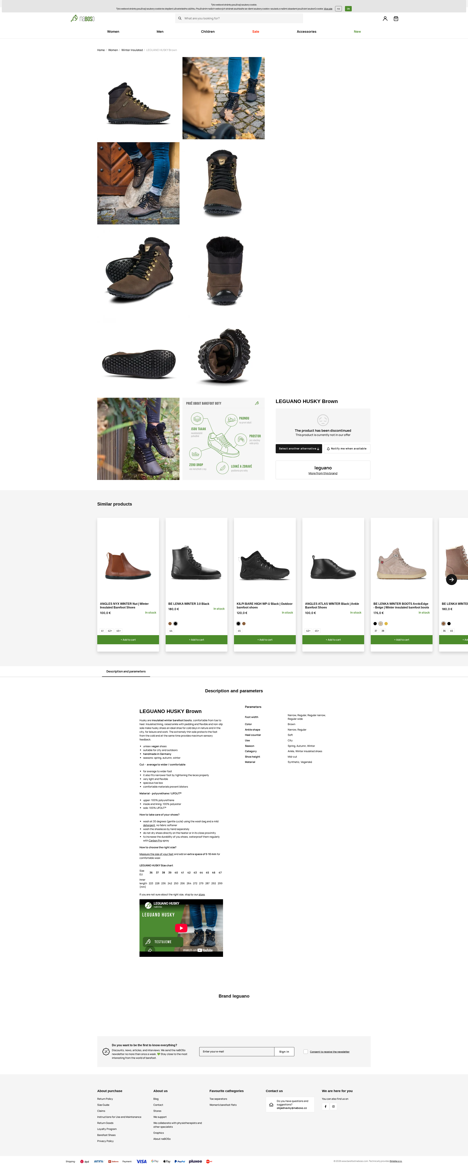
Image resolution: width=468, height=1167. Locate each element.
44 (170, 630)
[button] (451, 579)
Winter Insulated (132, 50)
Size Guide (103, 1105)
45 (239, 630)
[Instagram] (333, 1106)
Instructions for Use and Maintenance (119, 1117)
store (202, 894)
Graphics (158, 1132)
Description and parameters (126, 671)
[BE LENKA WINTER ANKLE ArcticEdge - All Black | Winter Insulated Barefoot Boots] (375, 623)
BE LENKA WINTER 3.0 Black (188, 603)
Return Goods (105, 1123)
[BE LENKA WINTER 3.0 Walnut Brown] (170, 623)
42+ (110, 630)
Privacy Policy (105, 1141)
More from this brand (323, 473)
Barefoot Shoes (106, 1135)
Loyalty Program (107, 1129)
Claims (101, 1111)
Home (101, 50)
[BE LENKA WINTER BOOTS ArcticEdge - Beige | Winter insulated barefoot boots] (381, 623)
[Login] (385, 18)
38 (383, 630)
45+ (118, 630)
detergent (149, 825)
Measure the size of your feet (156, 854)
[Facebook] (325, 1106)
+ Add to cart (128, 639)
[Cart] (396, 18)
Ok (348, 8)
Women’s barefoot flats (223, 1105)
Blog (155, 1098)
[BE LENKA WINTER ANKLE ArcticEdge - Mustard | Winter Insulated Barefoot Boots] (386, 623)
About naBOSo (162, 1138)
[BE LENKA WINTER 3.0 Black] (176, 623)
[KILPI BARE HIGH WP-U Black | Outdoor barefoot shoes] (239, 623)
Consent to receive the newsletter (330, 1051)
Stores (157, 1111)
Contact (158, 1105)
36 (444, 630)
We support (160, 1117)
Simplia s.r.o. (396, 1161)
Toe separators (218, 1098)
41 (102, 630)
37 (376, 630)
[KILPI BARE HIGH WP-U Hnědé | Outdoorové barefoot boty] (244, 623)
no (338, 8)
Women (113, 50)
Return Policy (105, 1098)
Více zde (328, 8)
